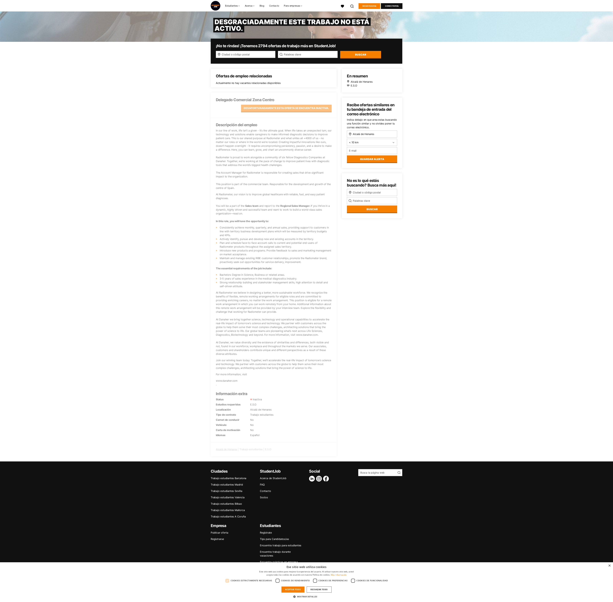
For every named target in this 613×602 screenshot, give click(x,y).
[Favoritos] (342, 5)
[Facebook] (326, 479)
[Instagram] (319, 479)
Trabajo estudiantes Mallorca (228, 510)
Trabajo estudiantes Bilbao (226, 503)
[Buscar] (352, 5)
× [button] (609, 566)
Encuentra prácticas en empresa (279, 562)
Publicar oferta (219, 532)
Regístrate (266, 532)
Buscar (360, 54)
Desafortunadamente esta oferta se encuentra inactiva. (286, 108)
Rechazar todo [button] (319, 589)
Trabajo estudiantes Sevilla (226, 491)
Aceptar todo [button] (293, 589)
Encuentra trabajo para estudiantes (280, 545)
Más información (339, 574)
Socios (264, 497)
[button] (306, 596)
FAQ (262, 484)
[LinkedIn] (312, 479)
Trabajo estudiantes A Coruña (228, 516)
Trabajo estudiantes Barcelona (228, 478)
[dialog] (306, 582)
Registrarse (369, 6)
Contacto (274, 5)
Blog (262, 5)
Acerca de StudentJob (273, 478)
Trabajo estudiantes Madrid (227, 484)
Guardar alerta (372, 159)
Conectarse (391, 6)
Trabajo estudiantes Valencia (227, 497)
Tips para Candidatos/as (274, 539)
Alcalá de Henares (226, 449)
